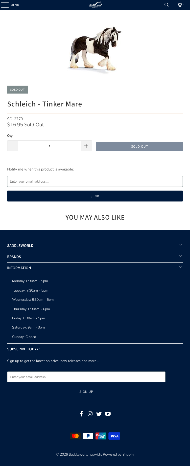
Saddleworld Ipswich (85, 454)
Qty (10, 135)
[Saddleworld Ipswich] (95, 5)
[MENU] (2, 5)
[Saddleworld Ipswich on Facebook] (81, 414)
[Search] (166, 5)
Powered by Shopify (118, 454)
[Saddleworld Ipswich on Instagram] (90, 414)
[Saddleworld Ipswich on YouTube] (108, 414)
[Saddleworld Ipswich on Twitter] (99, 414)
